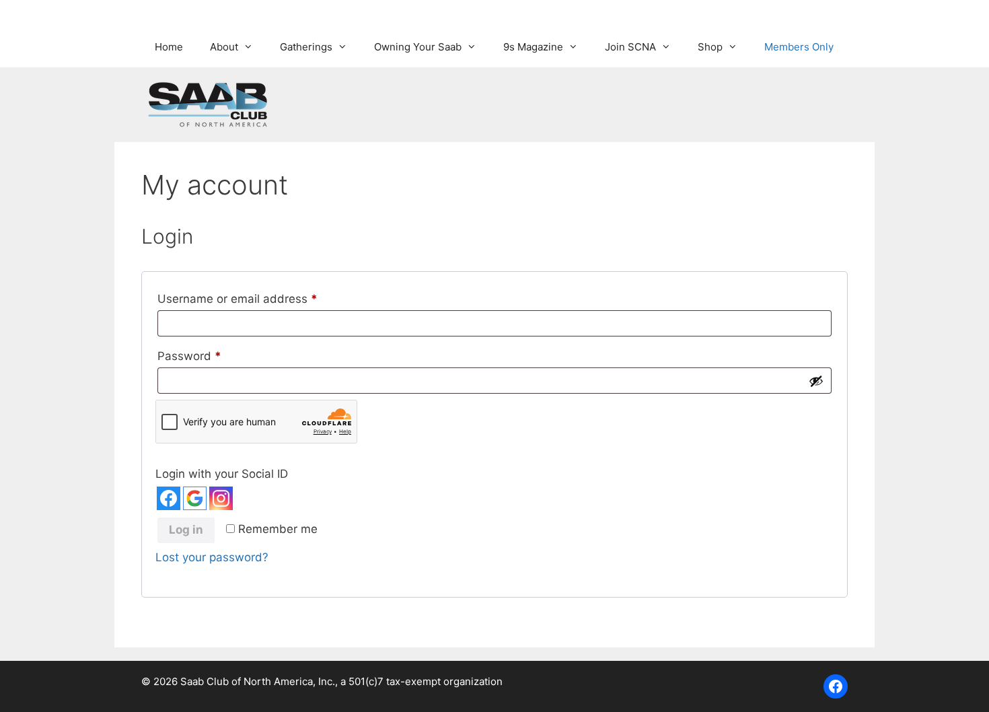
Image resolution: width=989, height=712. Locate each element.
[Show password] (816, 380)
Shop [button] (710, 46)
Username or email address (261, 298)
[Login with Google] (195, 498)
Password (213, 356)
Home (169, 46)
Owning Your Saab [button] (418, 46)
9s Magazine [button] (533, 46)
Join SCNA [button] (630, 46)
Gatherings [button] (306, 46)
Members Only (799, 46)
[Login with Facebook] (168, 498)
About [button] (224, 46)
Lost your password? (211, 557)
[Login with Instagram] (221, 498)
